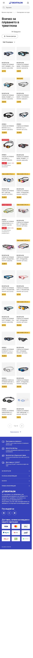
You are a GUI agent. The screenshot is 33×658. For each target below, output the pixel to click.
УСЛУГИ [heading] (4, 481)
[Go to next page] (22, 426)
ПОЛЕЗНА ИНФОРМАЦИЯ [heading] (9, 476)
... (14, 12)
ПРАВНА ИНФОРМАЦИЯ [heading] (9, 486)
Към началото (14, 432)
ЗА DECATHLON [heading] (6, 471)
